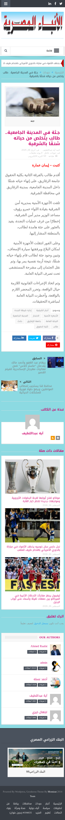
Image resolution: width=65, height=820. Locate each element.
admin (43, 662)
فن (8, 803)
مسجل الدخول (41, 623)
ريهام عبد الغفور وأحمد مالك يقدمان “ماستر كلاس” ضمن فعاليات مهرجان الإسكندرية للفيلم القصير (25, 367)
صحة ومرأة (19, 808)
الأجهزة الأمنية (51, 316)
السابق (37, 358)
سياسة (46, 808)
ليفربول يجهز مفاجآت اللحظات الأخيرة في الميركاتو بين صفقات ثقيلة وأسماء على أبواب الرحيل (35, 599)
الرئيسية (57, 803)
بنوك (8, 808)
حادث (20, 321)
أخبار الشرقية (42, 310)
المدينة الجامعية (20, 316)
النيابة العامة (52, 321)
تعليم (48, 812)
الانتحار (36, 316)
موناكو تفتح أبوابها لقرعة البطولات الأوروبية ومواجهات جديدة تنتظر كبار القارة (36, 500)
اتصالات (58, 812)
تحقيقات (57, 808)
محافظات (27, 803)
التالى (27, 381)
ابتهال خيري (39, 712)
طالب (55, 327)
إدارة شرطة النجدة (22, 310)
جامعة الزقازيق (34, 321)
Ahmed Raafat (39, 646)
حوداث (53, 153)
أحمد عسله (40, 679)
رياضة (16, 803)
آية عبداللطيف (49, 150)
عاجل (46, 153)
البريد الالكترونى (35, 156)
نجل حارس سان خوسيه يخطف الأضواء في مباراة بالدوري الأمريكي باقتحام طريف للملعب (33, 548)
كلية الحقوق (42, 327)
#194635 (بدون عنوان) (21, 812)
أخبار (47, 803)
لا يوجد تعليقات (35, 153)
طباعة (51, 156)
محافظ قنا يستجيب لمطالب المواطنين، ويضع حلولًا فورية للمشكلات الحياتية (36, 389)
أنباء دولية (34, 808)
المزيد (38, 812)
